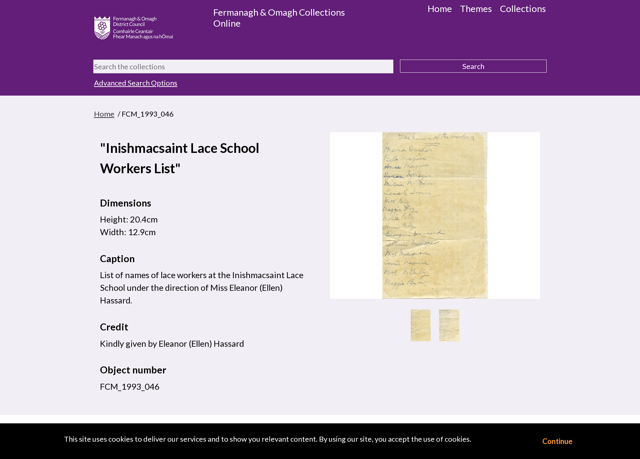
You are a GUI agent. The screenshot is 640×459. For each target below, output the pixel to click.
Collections (523, 8)
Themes (476, 8)
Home (440, 8)
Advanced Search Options (135, 82)
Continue (557, 441)
